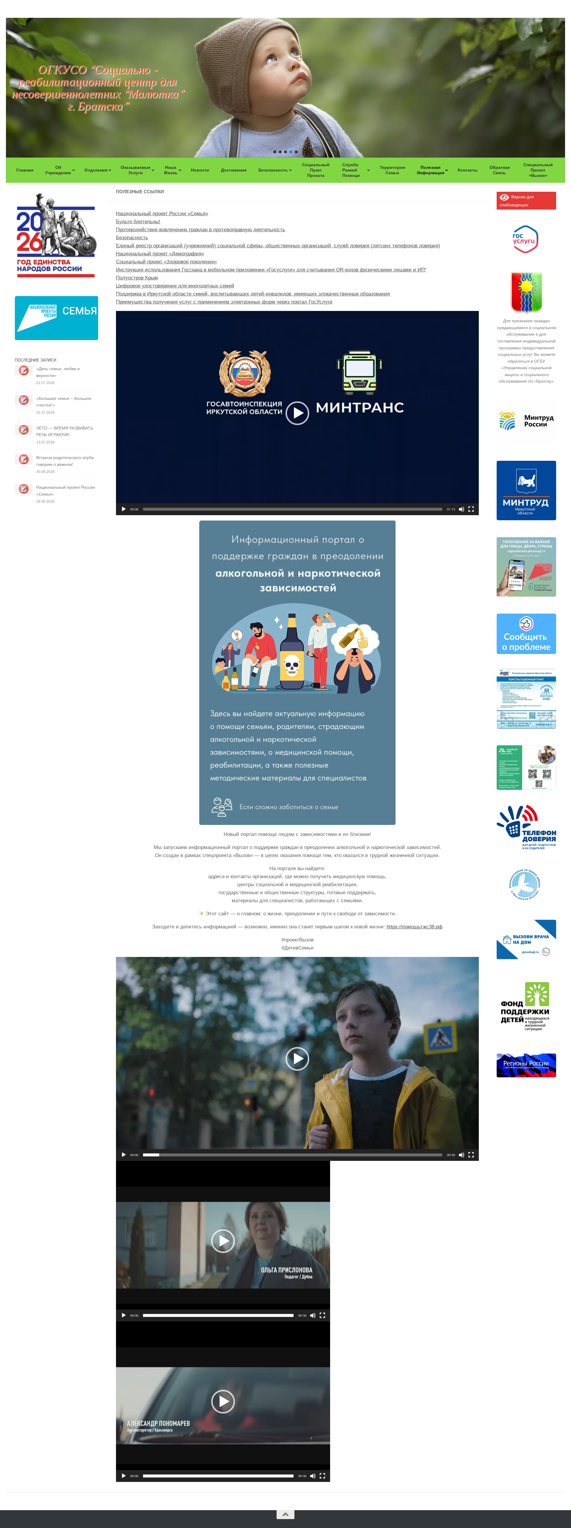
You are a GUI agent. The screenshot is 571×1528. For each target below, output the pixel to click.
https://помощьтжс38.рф (415, 927)
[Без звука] (462, 509)
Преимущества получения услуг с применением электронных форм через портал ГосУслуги (224, 302)
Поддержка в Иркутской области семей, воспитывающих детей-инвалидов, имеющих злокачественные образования (253, 294)
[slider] (292, 509)
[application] (297, 413)
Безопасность (132, 237)
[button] (274, 151)
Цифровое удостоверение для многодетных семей (175, 286)
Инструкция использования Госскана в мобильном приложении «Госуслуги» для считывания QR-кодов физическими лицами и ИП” (271, 270)
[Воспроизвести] (124, 509)
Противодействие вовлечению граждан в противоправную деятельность (200, 229)
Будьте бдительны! (138, 221)
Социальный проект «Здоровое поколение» (166, 262)
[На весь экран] (471, 509)
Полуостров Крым (137, 278)
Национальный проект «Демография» (160, 254)
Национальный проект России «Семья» (162, 213)
